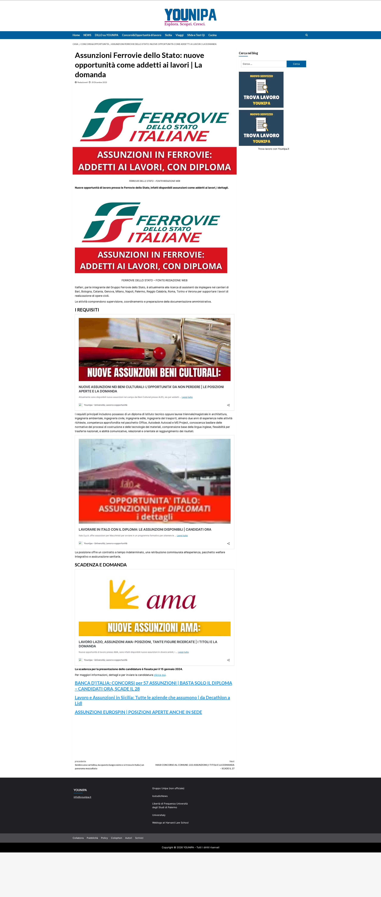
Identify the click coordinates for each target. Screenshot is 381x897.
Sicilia (168, 35)
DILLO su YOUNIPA (106, 35)
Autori (128, 837)
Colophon (116, 837)
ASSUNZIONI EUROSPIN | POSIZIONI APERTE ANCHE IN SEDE (138, 712)
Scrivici (139, 837)
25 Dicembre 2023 (99, 82)
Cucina (212, 35)
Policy (104, 837)
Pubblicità (92, 837)
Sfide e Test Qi (196, 35)
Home (76, 35)
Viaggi (180, 35)
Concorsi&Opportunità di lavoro (141, 35)
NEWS (87, 35)
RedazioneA (83, 82)
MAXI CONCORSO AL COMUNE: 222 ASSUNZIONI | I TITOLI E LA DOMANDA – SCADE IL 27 (195, 765)
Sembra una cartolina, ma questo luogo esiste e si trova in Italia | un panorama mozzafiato (109, 765)
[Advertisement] (190, 875)
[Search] (307, 35)
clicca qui (159, 674)
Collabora (78, 837)
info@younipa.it (82, 797)
